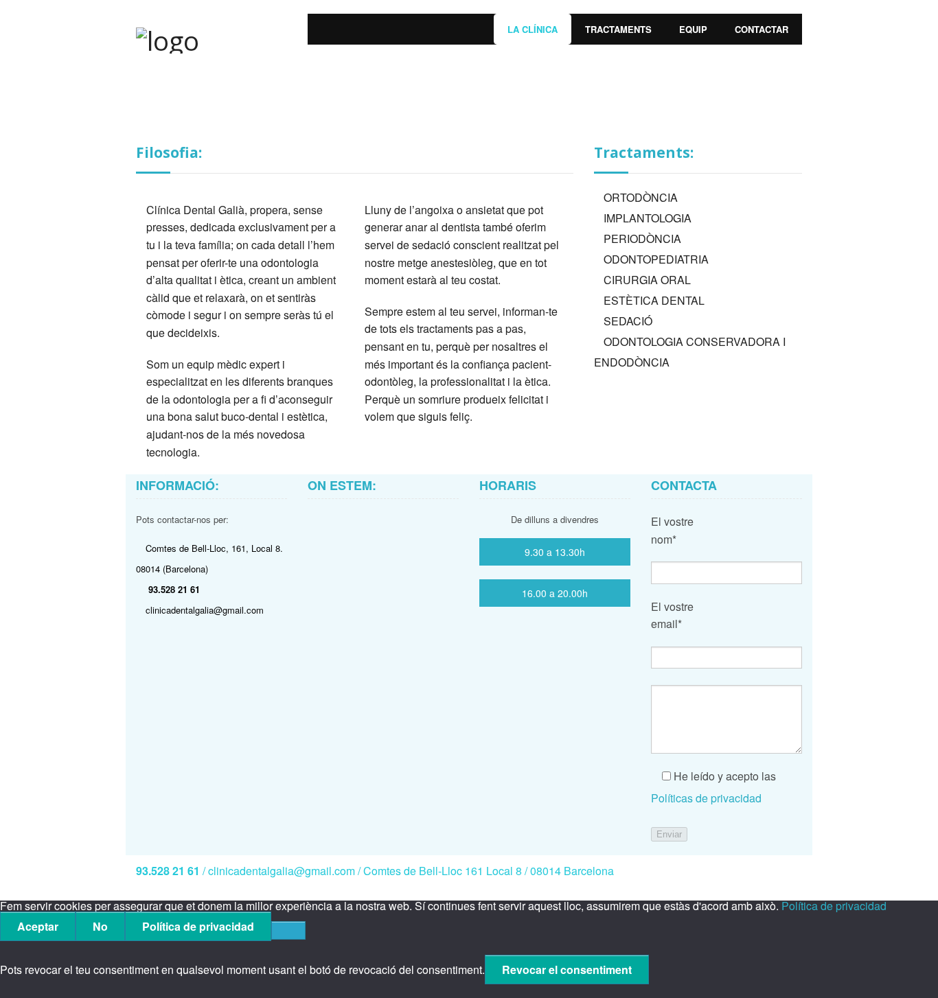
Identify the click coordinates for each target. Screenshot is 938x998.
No (100, 926)
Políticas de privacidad (706, 798)
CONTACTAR (761, 29)
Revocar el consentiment (567, 969)
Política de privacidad (833, 906)
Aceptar (37, 926)
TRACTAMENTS (618, 29)
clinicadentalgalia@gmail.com (205, 609)
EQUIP (693, 29)
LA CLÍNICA (532, 29)
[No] (288, 930)
